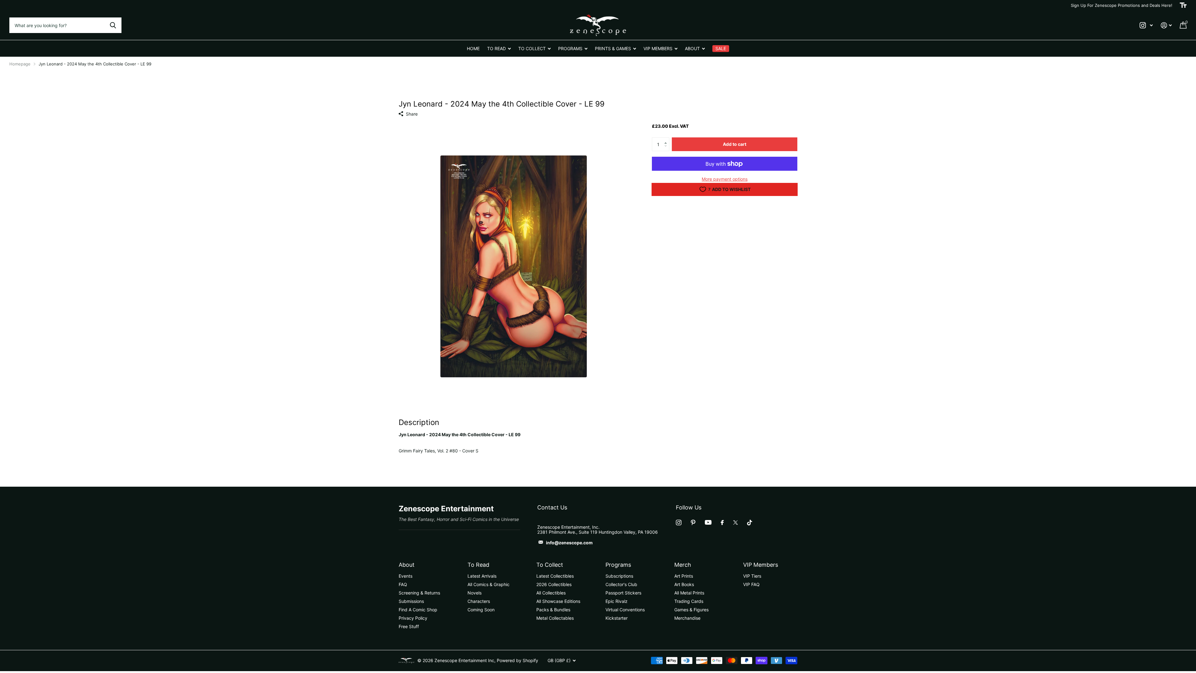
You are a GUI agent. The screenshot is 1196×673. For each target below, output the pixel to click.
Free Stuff (409, 626)
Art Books (684, 584)
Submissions (411, 601)
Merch (682, 564)
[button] (667, 139)
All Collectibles (551, 592)
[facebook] (722, 522)
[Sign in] (1166, 25)
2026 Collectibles (554, 584)
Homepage (20, 63)
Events (405, 576)
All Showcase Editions (558, 601)
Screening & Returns (419, 592)
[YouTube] (708, 522)
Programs (618, 564)
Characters (478, 601)
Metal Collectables (555, 618)
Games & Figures (691, 609)
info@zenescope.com (569, 542)
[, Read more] (1146, 25)
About (407, 564)
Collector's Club (621, 584)
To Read (478, 564)
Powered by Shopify (517, 660)
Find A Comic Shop (418, 609)
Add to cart (734, 144)
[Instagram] (678, 522)
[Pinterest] (693, 522)
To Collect (549, 564)
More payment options (725, 179)
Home (473, 48)
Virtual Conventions (625, 609)
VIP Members (760, 564)
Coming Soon (481, 609)
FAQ (403, 584)
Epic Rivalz (616, 601)
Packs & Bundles (553, 609)
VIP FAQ (751, 584)
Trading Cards (688, 601)
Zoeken (112, 25)
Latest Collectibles (555, 576)
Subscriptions (619, 576)
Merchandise (687, 618)
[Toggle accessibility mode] (1183, 5)
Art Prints (683, 576)
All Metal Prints (689, 592)
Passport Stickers (623, 592)
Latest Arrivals (481, 576)
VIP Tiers (752, 576)
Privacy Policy (413, 618)
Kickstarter (616, 618)
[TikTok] (749, 522)
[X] (735, 522)
